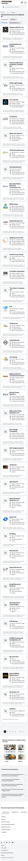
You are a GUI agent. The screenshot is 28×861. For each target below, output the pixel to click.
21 (20, 731)
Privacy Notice (4, 847)
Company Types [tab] (5, 812)
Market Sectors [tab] (15, 812)
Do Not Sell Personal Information (7, 852)
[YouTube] (12, 842)
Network (5, 3)
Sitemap (2, 855)
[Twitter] (6, 842)
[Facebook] (4, 842)
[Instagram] (9, 842)
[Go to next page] (23, 731)
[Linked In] (1, 842)
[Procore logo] (7, 1)
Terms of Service (4, 850)
